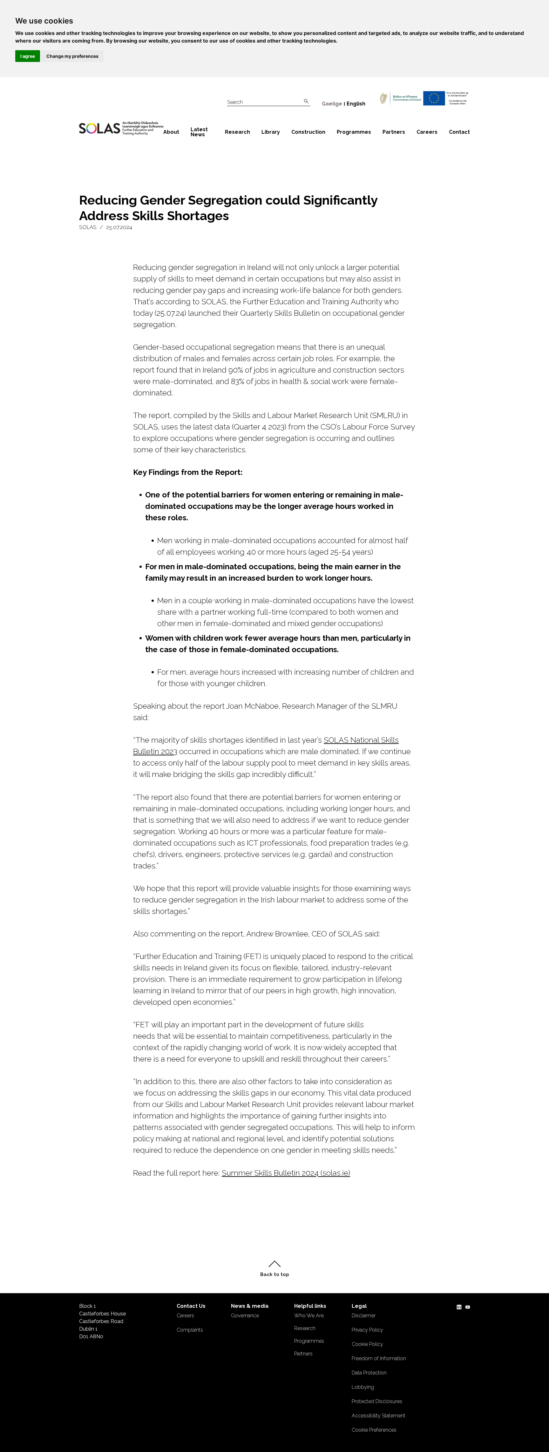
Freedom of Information (379, 1358)
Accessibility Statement (378, 1416)
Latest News (199, 132)
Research (237, 132)
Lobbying (363, 1387)
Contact (459, 132)
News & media (249, 1306)
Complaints (190, 1330)
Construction (308, 132)
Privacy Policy (367, 1330)
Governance (245, 1316)
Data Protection (369, 1373)
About (171, 132)
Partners (394, 132)
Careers (427, 132)
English (356, 104)
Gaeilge (332, 104)
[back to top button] (274, 1268)
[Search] (306, 101)
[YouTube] (467, 1306)
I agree (27, 56)
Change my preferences (72, 56)
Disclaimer (364, 1316)
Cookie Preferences (374, 1430)
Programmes (354, 132)
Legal (359, 1306)
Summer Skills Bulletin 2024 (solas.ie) (286, 1173)
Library (270, 132)
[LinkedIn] (459, 1306)
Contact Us (191, 1306)
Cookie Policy (367, 1344)
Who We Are (309, 1316)
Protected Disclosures (377, 1401)
